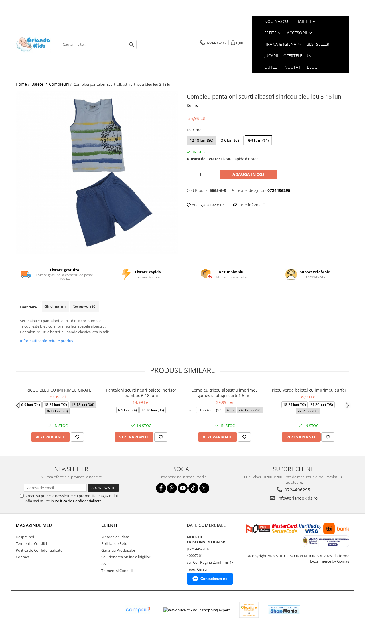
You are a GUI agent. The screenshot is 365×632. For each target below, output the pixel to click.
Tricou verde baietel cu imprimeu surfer (308, 390)
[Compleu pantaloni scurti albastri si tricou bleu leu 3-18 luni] (97, 172)
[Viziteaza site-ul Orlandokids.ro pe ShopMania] (284, 609)
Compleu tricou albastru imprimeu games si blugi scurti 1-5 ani (224, 392)
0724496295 (296, 490)
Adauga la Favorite (207, 205)
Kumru (192, 105)
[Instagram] (204, 488)
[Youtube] (183, 488)
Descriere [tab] (28, 307)
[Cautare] (131, 44)
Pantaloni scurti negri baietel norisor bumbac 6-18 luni (141, 392)
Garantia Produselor (118, 550)
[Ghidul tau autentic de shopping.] (137, 609)
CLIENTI (109, 525)
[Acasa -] (33, 44)
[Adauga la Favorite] (77, 437)
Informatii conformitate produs (46, 340)
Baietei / (39, 84)
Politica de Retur (115, 543)
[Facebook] (161, 488)
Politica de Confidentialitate (78, 500)
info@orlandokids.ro (297, 498)
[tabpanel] (97, 172)
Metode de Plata (115, 536)
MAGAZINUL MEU (34, 525)
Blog (312, 67)
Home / (23, 84)
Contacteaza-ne (213, 579)
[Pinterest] (172, 488)
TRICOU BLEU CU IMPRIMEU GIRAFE (57, 390)
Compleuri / (61, 84)
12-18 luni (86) (201, 140)
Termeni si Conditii (31, 543)
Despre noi (25, 536)
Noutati (293, 67)
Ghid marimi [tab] (55, 306)
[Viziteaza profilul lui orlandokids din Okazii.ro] (249, 610)
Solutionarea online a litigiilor (125, 556)
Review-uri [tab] (84, 306)
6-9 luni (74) (258, 140)
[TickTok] (193, 488)
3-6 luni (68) (230, 140)
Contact (22, 556)
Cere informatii (251, 205)
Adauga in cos (248, 174)
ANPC (106, 563)
